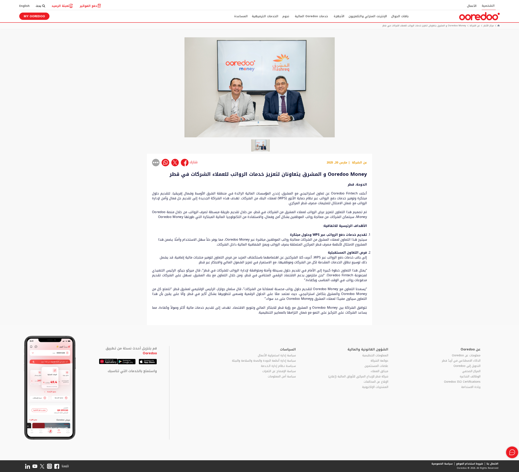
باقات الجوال (400, 16)
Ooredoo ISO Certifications (462, 381)
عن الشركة (475, 26)
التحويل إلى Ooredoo (467, 366)
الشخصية (488, 6)
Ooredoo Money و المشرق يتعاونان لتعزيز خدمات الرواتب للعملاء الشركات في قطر (424, 26)
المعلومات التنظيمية (375, 355)
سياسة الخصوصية (442, 463)
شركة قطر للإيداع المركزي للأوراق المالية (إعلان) (358, 376)
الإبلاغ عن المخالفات (376, 381)
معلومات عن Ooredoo (466, 355)
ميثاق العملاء (379, 371)
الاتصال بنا (492, 463)
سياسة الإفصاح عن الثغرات (279, 371)
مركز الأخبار (488, 26)
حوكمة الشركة (379, 360)
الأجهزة (339, 16)
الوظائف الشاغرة (470, 376)
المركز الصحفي (471, 371)
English (24, 6)
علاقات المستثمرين (376, 366)
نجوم (285, 16)
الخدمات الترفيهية (265, 16)
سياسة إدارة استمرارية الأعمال (277, 355)
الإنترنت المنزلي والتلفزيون (368, 16)
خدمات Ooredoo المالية (311, 16)
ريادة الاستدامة (470, 387)
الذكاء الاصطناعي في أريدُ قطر (461, 360)
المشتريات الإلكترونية (375, 387)
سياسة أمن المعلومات (282, 376)
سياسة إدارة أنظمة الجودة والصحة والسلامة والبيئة (264, 360)
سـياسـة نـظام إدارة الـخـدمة (278, 366)
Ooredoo (150, 353)
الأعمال (472, 6)
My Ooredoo (34, 16)
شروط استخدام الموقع (469, 463)
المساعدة (241, 16)
